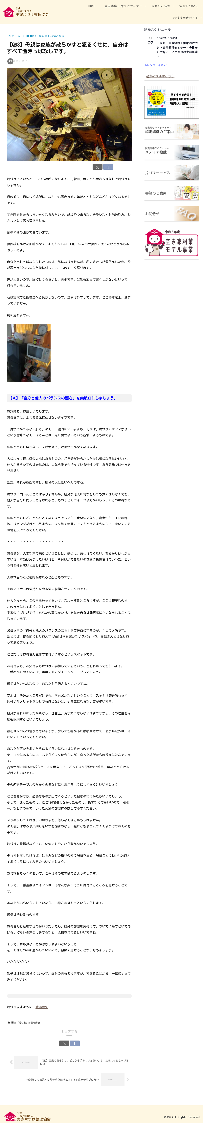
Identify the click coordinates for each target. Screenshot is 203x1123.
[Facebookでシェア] (108, 167)
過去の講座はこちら (160, 76)
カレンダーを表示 (155, 65)
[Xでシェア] (97, 167)
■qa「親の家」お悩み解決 (25, 1022)
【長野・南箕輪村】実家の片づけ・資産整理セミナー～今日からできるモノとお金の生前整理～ (177, 49)
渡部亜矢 (41, 1007)
